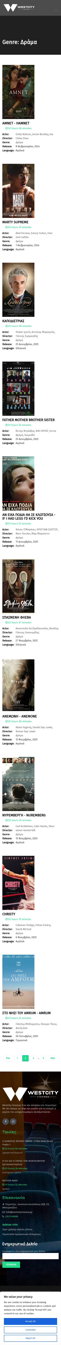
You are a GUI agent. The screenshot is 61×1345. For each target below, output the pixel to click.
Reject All (30, 1338)
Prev (8, 1058)
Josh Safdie (22, 237)
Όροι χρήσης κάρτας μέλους (17, 1229)
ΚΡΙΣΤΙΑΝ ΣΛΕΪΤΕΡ (47, 529)
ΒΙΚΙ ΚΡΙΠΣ (42, 430)
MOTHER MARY (10, 1180)
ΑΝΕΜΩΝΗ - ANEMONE (19, 716)
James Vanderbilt (25, 830)
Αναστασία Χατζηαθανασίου (32, 628)
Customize (30, 1329)
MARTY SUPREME (15, 222)
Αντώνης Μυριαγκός (43, 332)
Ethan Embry (43, 925)
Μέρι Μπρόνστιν (40, 533)
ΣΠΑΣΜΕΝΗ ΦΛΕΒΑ (16, 617)
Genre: (6, 142)
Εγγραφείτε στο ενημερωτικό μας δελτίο (23, 1251)
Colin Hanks (40, 826)
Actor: (5, 134)
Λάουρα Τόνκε (49, 1024)
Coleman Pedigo (25, 925)
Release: (7, 146)
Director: (7, 138)
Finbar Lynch (23, 332)
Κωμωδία (29, 435)
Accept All (30, 1321)
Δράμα (19, 142)
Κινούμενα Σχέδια (11, 1172)
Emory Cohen (38, 233)
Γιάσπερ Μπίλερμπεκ (27, 1024)
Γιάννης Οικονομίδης (27, 632)
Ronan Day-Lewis (26, 731)
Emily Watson (23, 134)
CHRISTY (8, 914)
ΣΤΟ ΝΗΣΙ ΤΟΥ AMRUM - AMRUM (26, 1013)
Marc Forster (23, 533)
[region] (30, 1318)
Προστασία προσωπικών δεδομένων (21, 1234)
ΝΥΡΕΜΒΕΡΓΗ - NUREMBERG (24, 815)
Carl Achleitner (24, 826)
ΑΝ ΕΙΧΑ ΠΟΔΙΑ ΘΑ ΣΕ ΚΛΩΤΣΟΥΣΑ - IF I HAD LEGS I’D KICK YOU (28, 517)
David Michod (23, 929)
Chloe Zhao (22, 138)
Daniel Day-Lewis (42, 727)
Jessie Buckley (40, 134)
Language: (8, 150)
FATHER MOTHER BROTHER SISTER (28, 420)
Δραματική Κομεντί (12, 1152)
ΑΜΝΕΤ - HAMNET (15, 123)
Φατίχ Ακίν (22, 1028)
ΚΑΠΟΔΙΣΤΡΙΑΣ (13, 321)
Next (53, 1058)
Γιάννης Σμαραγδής (27, 336)
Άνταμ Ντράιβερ (25, 430)
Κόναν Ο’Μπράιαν (26, 529)
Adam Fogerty (23, 727)
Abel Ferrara (23, 233)
